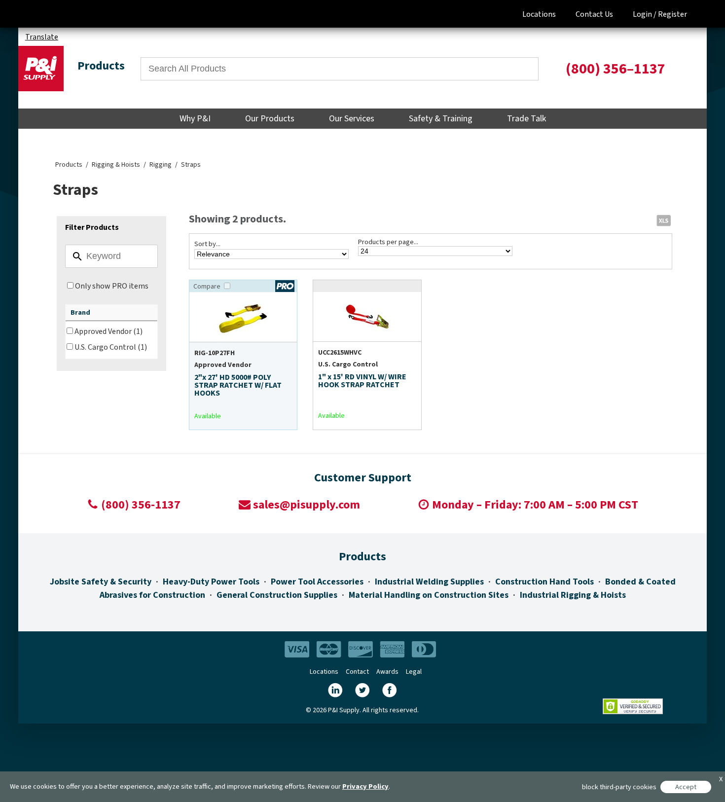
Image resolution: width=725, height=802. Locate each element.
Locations (539, 14)
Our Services (351, 118)
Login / (644, 14)
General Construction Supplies (277, 595)
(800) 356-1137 (141, 504)
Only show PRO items (111, 286)
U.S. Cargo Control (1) (110, 347)
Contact (357, 672)
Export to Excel (663, 220)
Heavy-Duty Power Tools (211, 582)
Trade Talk (526, 118)
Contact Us (594, 14)
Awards (387, 672)
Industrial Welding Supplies (429, 582)
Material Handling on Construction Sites (428, 595)
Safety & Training (440, 118)
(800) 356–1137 (615, 68)
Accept (685, 787)
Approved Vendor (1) (108, 331)
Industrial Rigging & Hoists (573, 595)
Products (68, 165)
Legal (414, 672)
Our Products (269, 118)
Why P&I (195, 118)
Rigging (160, 165)
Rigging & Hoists (116, 165)
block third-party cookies (619, 787)
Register (672, 14)
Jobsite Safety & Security (100, 582)
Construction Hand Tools (544, 582)
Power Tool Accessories (317, 582)
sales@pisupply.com (306, 504)
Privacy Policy (365, 786)
